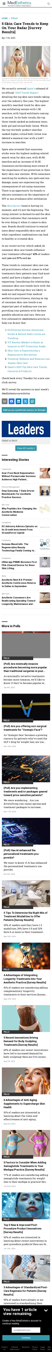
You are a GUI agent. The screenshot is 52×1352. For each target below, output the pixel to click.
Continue (26, 1337)
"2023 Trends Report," (27, 92)
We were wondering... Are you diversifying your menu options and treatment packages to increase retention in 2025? (25, 804)
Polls (14, 18)
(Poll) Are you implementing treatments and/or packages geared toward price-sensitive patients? (25, 791)
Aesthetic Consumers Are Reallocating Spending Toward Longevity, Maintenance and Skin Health (18, 601)
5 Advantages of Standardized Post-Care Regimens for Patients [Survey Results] (26, 1291)
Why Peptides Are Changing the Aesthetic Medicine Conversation (19, 511)
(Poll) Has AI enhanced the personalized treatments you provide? (21, 854)
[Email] (5, 401)
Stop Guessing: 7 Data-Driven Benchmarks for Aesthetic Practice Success (18, 494)
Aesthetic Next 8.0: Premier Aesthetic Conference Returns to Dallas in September (19, 583)
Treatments (6, 469)
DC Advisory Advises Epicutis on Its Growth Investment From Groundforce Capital (19, 529)
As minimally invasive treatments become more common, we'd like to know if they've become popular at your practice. (24, 680)
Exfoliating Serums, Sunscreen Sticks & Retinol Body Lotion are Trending (26, 334)
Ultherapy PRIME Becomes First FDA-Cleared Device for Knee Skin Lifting (19, 565)
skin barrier (14, 205)
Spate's (31, 88)
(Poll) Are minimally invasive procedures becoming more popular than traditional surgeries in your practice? (25, 667)
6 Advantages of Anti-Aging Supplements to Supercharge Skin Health (24, 1103)
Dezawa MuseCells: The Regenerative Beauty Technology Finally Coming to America (18, 547)
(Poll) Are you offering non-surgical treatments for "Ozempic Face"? (25, 728)
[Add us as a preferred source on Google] (32, 401)
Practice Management (10, 487)
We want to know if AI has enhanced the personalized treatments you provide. (25, 866)
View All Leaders (26, 448)
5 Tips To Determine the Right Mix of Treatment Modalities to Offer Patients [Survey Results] (26, 916)
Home (5, 18)
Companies (6, 523)
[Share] (11, 401)
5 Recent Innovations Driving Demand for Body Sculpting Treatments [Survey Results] (21, 1041)
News (4, 576)
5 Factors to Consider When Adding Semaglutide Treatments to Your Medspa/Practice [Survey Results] (25, 1166)
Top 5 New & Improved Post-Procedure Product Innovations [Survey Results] (22, 1228)
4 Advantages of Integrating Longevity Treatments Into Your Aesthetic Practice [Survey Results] (25, 979)
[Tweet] (25, 401)
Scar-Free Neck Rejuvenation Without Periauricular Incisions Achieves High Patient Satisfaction (19, 476)
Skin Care (5, 505)
